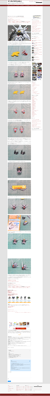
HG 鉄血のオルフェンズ (34, 99)
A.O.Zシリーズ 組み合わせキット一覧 (35, 29)
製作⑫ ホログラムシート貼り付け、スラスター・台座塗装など (24, 22)
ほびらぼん (33, 90)
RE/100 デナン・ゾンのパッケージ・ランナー (20, 389)
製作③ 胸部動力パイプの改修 (18, 21)
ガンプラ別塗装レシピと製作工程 (10, 388)
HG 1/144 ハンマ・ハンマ (10, 291)
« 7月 (34, 391)
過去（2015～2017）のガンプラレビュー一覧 (36, 121)
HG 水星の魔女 (34, 105)
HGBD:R (33, 104)
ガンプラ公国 (33, 89)
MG (33, 97)
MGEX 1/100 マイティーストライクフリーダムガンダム (12, 290)
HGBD (33, 107)
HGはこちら (15, 294)
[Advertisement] (19, 11)
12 (36, 388)
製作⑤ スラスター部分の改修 (27, 21)
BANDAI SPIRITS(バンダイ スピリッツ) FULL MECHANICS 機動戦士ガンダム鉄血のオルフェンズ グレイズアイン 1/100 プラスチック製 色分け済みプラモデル (25, 300)
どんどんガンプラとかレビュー (35, 91)
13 (37, 388)
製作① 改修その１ (9, 21)
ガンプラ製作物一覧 (22, 5)
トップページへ (9, 307)
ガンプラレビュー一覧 (13, 5)
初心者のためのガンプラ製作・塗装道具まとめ (36, 28)
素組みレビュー (13, 19)
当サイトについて (9, 389)
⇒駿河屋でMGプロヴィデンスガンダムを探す (12, 280)
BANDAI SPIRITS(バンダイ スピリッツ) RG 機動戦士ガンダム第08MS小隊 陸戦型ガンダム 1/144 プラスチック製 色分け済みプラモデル (21, 300)
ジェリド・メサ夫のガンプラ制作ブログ (36, 93)
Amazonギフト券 (19, 331)
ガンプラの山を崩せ (34, 88)
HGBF (33, 100)
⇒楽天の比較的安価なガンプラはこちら (11, 295)
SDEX (33, 111)
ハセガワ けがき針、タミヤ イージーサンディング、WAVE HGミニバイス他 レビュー (23, 312)
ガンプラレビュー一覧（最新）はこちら (11, 306)
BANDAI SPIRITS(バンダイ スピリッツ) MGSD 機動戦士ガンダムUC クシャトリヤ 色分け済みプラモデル (29, 300)
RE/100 (33, 109)
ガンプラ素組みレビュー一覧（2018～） (37, 40)
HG (33, 116)
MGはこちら (17, 294)
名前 (8, 378)
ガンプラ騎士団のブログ (34, 92)
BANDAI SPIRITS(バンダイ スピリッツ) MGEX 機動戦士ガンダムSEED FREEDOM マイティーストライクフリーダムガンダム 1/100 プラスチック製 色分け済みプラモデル (9, 300)
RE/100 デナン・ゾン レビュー (18, 390)
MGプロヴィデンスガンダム (11, 309)
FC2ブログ (37, 5)
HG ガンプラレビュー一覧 (34, 122)
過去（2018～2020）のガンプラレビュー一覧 (36, 120)
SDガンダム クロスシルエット (35, 110)
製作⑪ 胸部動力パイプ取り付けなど (15, 22)
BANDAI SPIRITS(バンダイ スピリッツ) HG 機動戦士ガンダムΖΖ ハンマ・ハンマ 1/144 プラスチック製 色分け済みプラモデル (17, 300)
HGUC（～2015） (34, 98)
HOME (8, 5)
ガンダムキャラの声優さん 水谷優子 (28, 386)
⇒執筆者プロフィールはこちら (27, 305)
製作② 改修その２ (13, 21)
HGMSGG (33, 112)
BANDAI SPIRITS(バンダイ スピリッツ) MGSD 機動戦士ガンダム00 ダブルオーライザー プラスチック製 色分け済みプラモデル (13, 300)
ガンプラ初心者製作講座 (27, 5)
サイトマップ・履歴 (9, 390)
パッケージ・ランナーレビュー (17, 19)
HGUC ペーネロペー (34, 114)
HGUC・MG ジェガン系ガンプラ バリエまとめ (36, 30)
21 (38, 389)
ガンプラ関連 (17, 5)
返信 (16, 361)
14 (38, 388)
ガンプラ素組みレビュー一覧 (10, 386)
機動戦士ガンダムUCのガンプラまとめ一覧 (36, 31)
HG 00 (33, 102)
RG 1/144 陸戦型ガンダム (10, 292)
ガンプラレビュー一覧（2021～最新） (35, 119)
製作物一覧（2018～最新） (34, 26)
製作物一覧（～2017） (34, 27)
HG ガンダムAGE (34, 106)
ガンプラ (38, 48)
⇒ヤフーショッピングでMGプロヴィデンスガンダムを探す (13, 281)
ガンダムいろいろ (32, 5)
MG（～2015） (34, 103)
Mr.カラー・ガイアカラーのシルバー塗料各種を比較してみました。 (38, 47)
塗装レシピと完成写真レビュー (10, 18)
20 (37, 389)
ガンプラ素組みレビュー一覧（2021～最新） (38, 54)
